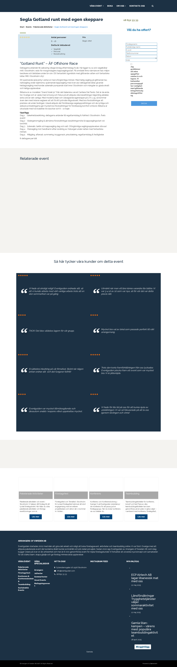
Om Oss (120, 6)
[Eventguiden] (45, 6)
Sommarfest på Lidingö (139, 178)
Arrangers (38, 570)
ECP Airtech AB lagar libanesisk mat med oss (144, 578)
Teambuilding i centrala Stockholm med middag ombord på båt (33, 177)
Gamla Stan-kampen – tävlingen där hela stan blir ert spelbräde (70, 177)
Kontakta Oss (137, 6)
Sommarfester (40, 577)
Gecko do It (153, 663)
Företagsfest (61, 493)
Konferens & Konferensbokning (26, 578)
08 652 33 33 (130, 20)
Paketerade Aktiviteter (31, 493)
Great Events (40, 580)
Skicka (144, 103)
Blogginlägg (142, 647)
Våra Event (96, 6)
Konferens (95, 493)
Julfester (38, 573)
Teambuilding (132, 493)
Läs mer (35, 191)
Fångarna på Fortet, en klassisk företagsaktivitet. (34, 218)
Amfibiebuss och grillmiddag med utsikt (105, 177)
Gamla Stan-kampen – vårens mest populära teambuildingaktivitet (144, 629)
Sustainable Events (23, 589)
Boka (110, 6)
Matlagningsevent (42, 584)
